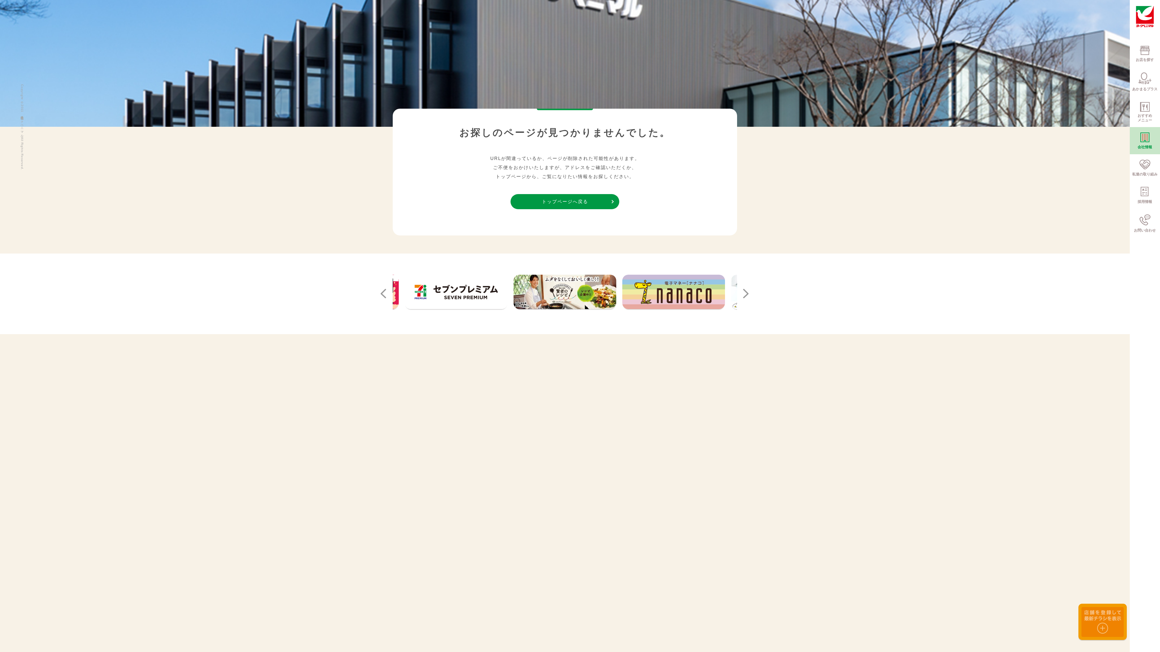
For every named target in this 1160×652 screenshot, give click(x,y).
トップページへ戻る (565, 201)
